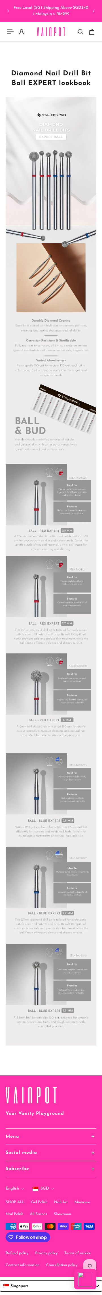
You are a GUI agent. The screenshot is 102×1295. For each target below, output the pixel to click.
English (12, 1188)
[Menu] (10, 32)
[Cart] (91, 32)
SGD (45, 1188)
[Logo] (51, 32)
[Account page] (21, 32)
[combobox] (51, 1286)
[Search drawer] (80, 32)
